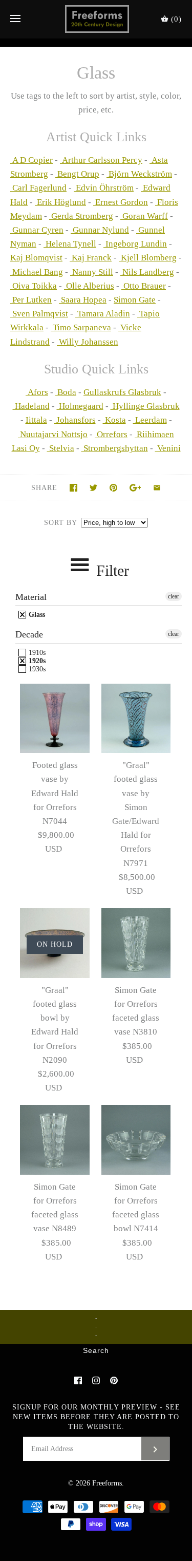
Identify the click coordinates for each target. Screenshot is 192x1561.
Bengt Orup (77, 174)
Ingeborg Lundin (135, 244)
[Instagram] (96, 1380)
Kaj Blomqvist (36, 257)
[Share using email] (157, 488)
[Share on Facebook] (73, 488)
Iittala (36, 420)
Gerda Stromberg (81, 216)
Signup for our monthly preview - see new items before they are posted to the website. (96, 1417)
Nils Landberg (147, 272)
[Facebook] (78, 1380)
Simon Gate (135, 300)
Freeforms (107, 1483)
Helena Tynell (70, 244)
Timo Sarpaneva (81, 327)
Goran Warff (144, 216)
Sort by (60, 522)
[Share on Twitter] (93, 488)
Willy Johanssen (87, 342)
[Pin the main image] (113, 488)
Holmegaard (80, 406)
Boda (66, 392)
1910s (36, 652)
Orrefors (111, 434)
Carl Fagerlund (38, 188)
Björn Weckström (139, 174)
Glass (36, 614)
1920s (36, 661)
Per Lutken (31, 300)
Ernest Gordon (120, 202)
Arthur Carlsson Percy (101, 160)
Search (96, 1351)
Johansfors (75, 420)
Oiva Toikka (33, 286)
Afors (38, 392)
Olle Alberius (89, 286)
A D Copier (31, 160)
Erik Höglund (60, 202)
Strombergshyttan (114, 448)
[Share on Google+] (135, 488)
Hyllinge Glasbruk (145, 406)
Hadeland (31, 406)
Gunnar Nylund (100, 230)
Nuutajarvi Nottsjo (53, 434)
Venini (168, 448)
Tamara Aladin (102, 313)
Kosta (114, 420)
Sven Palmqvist (39, 313)
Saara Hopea (82, 300)
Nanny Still (91, 272)
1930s (36, 669)
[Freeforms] (96, 19)
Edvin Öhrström (104, 188)
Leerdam (150, 420)
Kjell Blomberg (148, 257)
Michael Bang (36, 272)
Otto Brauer (143, 286)
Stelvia (60, 448)
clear (173, 596)
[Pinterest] (114, 1380)
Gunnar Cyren (36, 230)
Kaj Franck (91, 257)
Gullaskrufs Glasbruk (122, 392)
